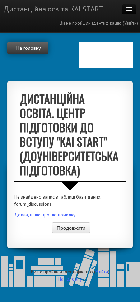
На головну (70, 279)
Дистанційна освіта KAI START (53, 9)
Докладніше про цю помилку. (45, 215)
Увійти (130, 23)
